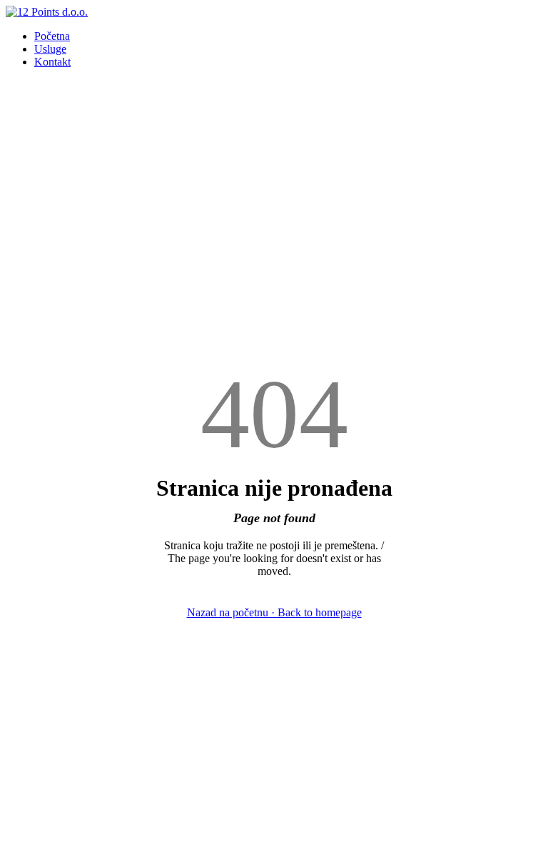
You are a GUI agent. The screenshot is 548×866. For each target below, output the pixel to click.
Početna (52, 36)
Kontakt (52, 62)
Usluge (50, 49)
